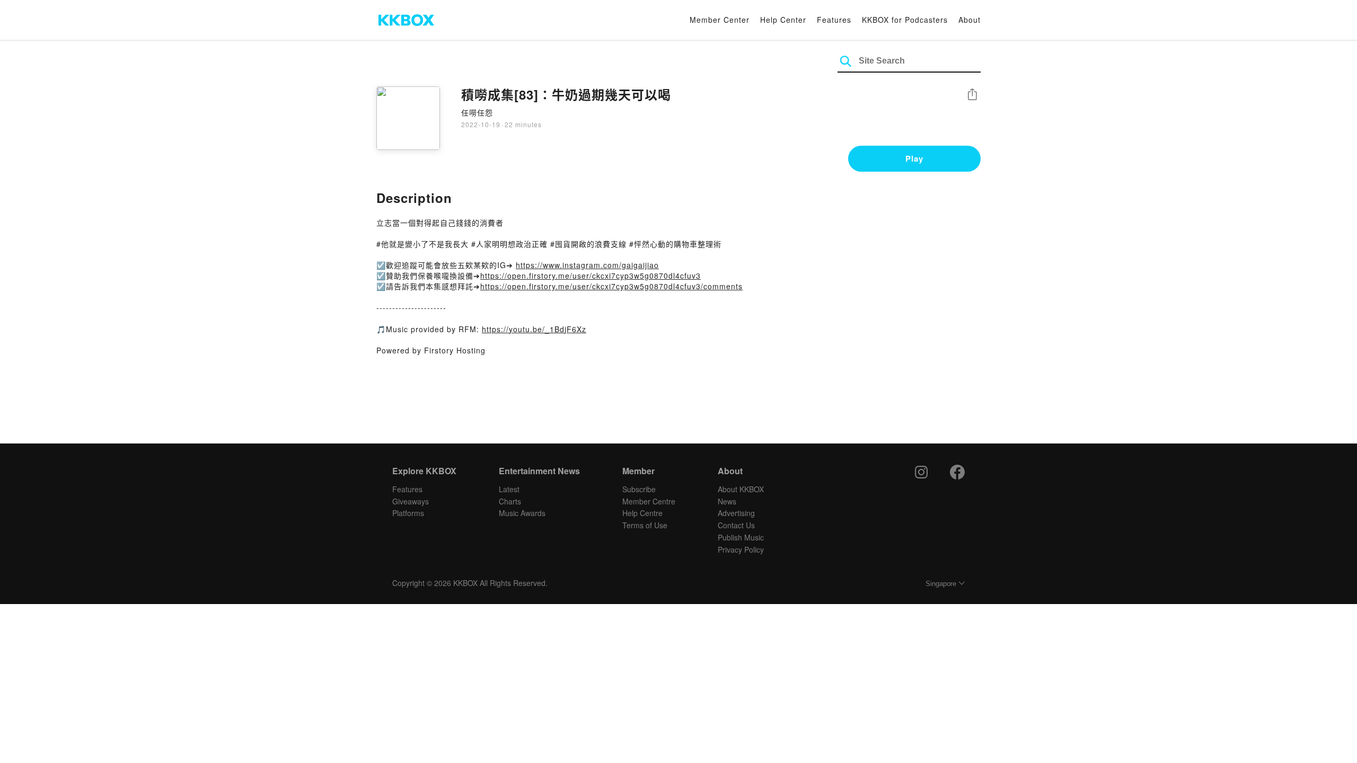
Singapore (941, 584)
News (727, 501)
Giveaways (410, 501)
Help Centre (642, 513)
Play (914, 158)
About (969, 19)
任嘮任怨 (477, 112)
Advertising (736, 513)
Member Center (720, 19)
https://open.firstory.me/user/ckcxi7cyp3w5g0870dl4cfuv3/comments (611, 286)
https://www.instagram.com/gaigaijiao (587, 265)
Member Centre (648, 501)
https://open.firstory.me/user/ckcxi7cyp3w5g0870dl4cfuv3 (590, 275)
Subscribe (639, 489)
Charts (510, 501)
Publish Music (741, 537)
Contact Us (736, 525)
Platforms (408, 513)
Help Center (783, 19)
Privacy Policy (741, 549)
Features (834, 19)
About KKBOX (741, 489)
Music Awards (522, 513)
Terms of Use (644, 525)
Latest (509, 489)
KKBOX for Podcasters (905, 19)
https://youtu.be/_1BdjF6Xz (534, 329)
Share (972, 95)
